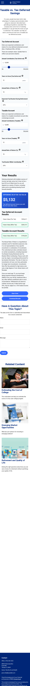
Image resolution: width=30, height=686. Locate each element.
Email (1, 328)
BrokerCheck (17, 679)
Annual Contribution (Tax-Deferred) (14, 58)
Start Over (15, 293)
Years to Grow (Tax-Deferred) (12, 76)
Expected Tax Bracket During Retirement (15, 100)
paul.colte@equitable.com (8, 673)
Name (1, 318)
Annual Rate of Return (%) (11, 88)
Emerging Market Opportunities (9, 426)
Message (3, 338)
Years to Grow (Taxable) (11, 138)
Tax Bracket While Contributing (13, 162)
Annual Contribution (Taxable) (12, 120)
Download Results (15, 298)
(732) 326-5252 (9, 661)
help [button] (26, 58)
